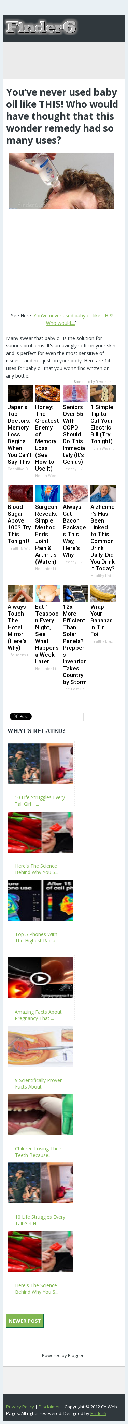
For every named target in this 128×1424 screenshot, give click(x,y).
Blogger (76, 1355)
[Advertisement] (61, 261)
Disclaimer (49, 1406)
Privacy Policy (20, 1406)
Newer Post (25, 1320)
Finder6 (98, 1413)
